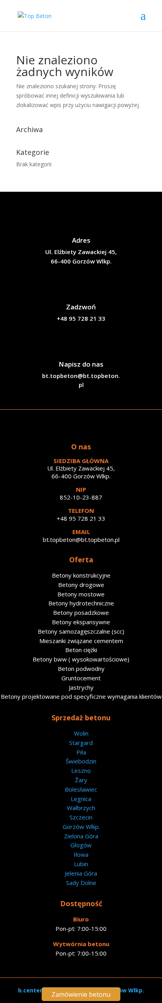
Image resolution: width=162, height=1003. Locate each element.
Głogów (81, 845)
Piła (81, 752)
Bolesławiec (81, 789)
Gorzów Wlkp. (81, 826)
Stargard (81, 743)
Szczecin (81, 817)
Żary (81, 780)
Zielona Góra (81, 836)
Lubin (81, 864)
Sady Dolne (81, 883)
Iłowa (81, 854)
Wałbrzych (81, 808)
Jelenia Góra (81, 873)
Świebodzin (81, 761)
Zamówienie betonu (81, 994)
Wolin (81, 733)
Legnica (81, 799)
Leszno (81, 770)
